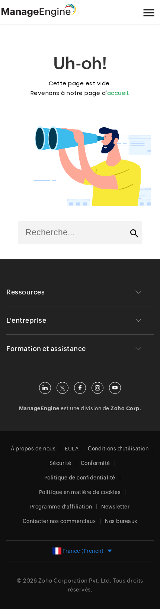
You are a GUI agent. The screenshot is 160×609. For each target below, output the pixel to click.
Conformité (95, 463)
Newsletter (115, 506)
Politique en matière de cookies (80, 492)
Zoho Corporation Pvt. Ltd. (75, 580)
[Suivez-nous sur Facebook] (80, 388)
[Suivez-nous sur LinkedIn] (45, 388)
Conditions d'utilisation (118, 448)
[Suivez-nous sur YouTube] (115, 388)
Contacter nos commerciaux (59, 521)
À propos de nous (33, 448)
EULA (72, 448)
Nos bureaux (121, 521)
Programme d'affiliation (61, 506)
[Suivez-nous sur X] (62, 388)
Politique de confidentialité (79, 477)
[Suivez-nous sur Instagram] (97, 388)
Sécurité (60, 463)
